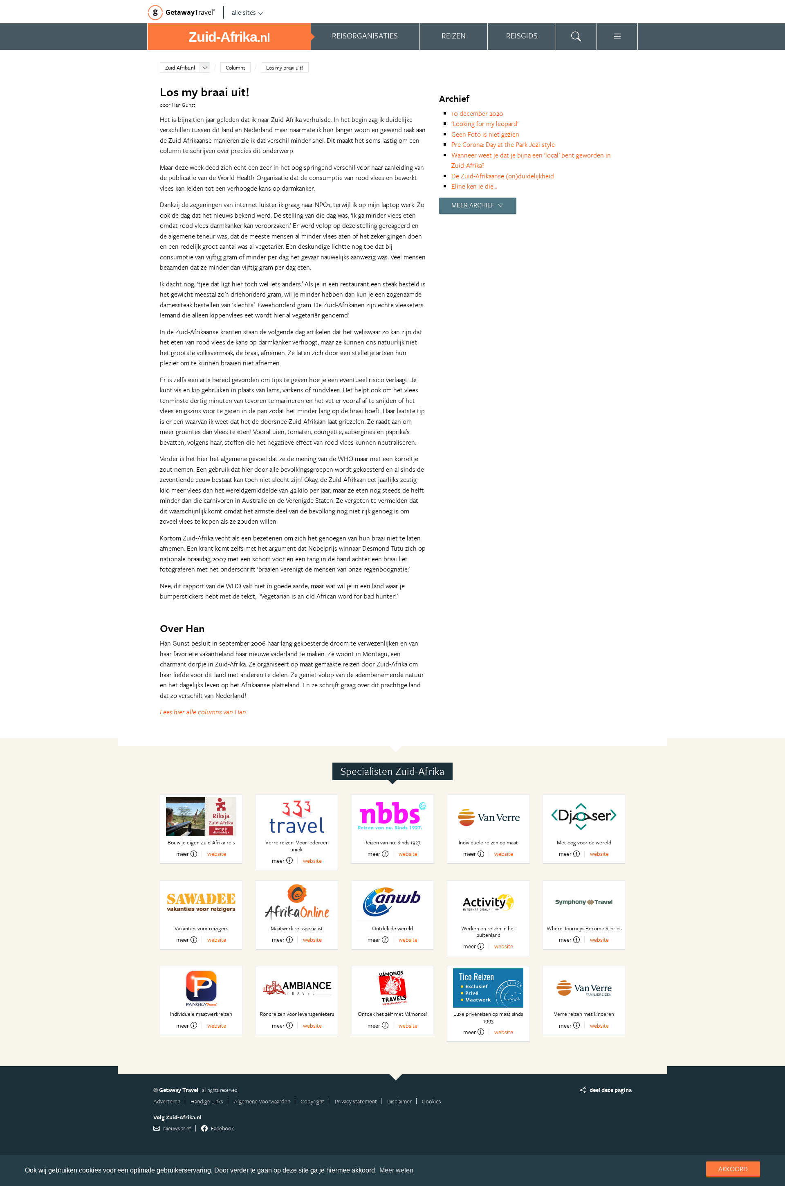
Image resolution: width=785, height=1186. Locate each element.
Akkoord (733, 1169)
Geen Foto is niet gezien (485, 134)
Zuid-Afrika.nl (180, 67)
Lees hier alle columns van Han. (203, 712)
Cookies (431, 1101)
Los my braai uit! (284, 67)
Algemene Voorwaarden (262, 1101)
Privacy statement (356, 1101)
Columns (235, 67)
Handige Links (207, 1101)
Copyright (312, 1101)
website (216, 854)
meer (182, 854)
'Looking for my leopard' (484, 123)
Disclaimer (399, 1101)
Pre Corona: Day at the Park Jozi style (503, 144)
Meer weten (396, 1170)
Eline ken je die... (474, 186)
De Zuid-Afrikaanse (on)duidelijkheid (502, 176)
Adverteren (166, 1101)
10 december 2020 (477, 113)
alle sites (244, 12)
